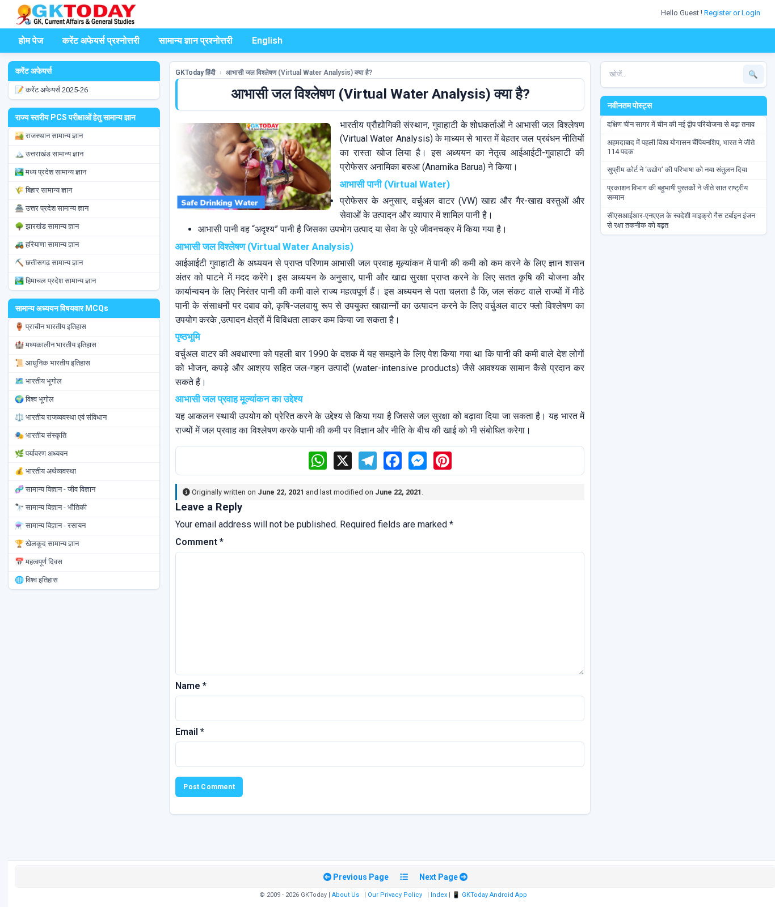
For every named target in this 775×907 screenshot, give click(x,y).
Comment (199, 541)
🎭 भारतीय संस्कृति (40, 435)
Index (439, 895)
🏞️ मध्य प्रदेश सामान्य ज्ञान (50, 172)
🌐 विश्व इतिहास (36, 580)
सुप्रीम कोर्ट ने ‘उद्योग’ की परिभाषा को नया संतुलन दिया (677, 169)
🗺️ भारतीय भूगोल (38, 381)
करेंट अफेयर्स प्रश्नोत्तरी (101, 40)
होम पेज (31, 40)
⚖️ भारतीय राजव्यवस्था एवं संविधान (61, 417)
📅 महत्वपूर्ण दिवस (38, 561)
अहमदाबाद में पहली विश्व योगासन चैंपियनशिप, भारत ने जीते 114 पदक (681, 147)
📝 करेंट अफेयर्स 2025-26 (51, 90)
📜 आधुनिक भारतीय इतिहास (52, 363)
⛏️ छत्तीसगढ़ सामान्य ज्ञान (49, 262)
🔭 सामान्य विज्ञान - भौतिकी (51, 507)
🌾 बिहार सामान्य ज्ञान (43, 190)
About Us (345, 895)
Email (189, 731)
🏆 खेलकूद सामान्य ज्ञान (47, 543)
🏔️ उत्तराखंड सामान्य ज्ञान (49, 154)
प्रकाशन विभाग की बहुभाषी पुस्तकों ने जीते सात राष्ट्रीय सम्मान (677, 193)
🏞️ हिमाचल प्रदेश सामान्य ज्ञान (55, 280)
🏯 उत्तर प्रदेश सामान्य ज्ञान (52, 208)
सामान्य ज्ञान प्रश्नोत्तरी (196, 40)
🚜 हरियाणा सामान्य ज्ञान (47, 244)
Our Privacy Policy (395, 895)
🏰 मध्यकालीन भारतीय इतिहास (55, 344)
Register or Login (733, 12)
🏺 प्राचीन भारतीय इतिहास (50, 326)
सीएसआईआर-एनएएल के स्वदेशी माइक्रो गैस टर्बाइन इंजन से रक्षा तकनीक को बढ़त (681, 220)
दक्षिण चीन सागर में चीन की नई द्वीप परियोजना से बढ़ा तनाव (681, 124)
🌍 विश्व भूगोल (34, 399)
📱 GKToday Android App (490, 895)
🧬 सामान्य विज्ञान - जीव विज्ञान (55, 489)
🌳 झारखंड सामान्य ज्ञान (47, 226)
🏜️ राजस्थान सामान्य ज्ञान (49, 135)
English (267, 40)
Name (191, 685)
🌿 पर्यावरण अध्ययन (41, 453)
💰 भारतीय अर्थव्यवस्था (45, 471)
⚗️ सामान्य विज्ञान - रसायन (50, 525)
